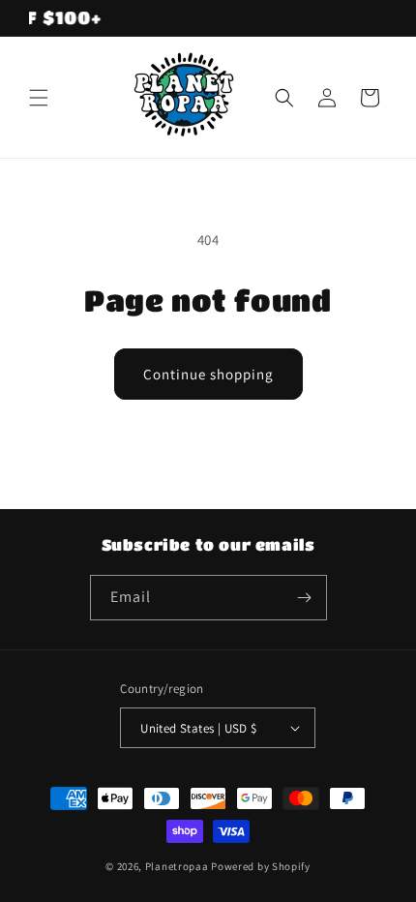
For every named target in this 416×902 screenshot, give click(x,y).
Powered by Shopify (261, 866)
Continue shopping (208, 374)
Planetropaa (177, 866)
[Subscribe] (304, 597)
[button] (38, 97)
